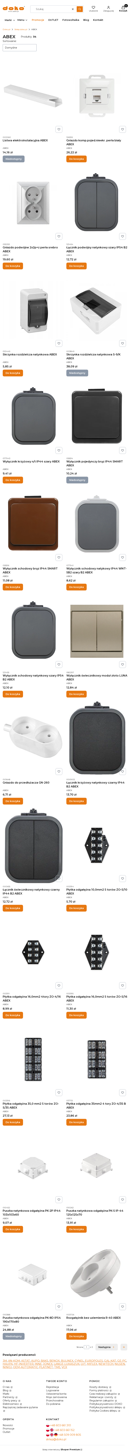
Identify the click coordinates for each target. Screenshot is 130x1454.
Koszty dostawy (99, 1387)
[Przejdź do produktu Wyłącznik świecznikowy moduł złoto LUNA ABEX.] (96, 631)
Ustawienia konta (56, 1393)
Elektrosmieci (11, 1403)
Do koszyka (76, 158)
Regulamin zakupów (101, 1400)
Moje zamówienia (56, 1397)
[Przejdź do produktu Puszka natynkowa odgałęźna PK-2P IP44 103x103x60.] (33, 1166)
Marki (6, 1393)
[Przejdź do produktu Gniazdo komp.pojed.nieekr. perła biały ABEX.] (96, 96)
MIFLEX (92, 1364)
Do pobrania (53, 1403)
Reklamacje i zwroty (101, 1397)
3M (5, 1360)
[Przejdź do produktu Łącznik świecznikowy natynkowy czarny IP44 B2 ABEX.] (33, 845)
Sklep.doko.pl (20, 29)
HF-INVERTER (24, 1364)
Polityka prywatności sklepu (106, 1407)
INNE (38, 1364)
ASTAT (25, 1360)
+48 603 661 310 (60, 1425)
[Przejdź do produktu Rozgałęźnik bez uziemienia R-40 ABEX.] (96, 1273)
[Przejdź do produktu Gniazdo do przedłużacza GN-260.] (33, 738)
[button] (80, 9)
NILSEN (120, 1364)
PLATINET (46, 1367)
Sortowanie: (10, 41)
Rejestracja (52, 1387)
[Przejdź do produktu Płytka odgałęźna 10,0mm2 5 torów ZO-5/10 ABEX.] (96, 845)
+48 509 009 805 (69, 1434)
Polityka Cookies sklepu (103, 1410)
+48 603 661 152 (64, 1430)
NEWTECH (106, 1364)
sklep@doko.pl (56, 1439)
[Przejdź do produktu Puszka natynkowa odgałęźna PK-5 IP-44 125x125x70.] (96, 1166)
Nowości (8, 1425)
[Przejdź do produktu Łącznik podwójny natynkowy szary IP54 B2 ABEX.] (96, 203)
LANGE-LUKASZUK (67, 1364)
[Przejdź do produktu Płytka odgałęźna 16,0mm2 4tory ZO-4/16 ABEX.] (33, 952)
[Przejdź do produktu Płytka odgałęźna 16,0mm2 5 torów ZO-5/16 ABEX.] (96, 952)
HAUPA (8, 1364)
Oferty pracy (10, 1400)
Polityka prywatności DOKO (105, 1403)
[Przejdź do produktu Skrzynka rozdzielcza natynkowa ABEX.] (33, 310)
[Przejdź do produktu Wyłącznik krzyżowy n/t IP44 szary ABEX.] (33, 417)
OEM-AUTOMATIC (25, 1367)
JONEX (48, 1364)
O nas (6, 1387)
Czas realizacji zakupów (103, 1393)
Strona (80, 1347)
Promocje (8, 1428)
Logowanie (52, 1390)
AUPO (35, 1360)
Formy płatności (99, 1390)
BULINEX (67, 1360)
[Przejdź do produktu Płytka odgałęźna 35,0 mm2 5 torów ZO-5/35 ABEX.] (33, 1059)
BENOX (54, 1360)
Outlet (6, 1432)
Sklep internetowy (61, 1449)
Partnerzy (9, 1397)
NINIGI (7, 1367)
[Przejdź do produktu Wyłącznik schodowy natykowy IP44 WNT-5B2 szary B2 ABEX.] (96, 524)
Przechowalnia (54, 1400)
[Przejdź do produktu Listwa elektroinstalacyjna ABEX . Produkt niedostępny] (33, 96)
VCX (64, 1367)
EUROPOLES (94, 1360)
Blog (6, 1390)
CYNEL (79, 1360)
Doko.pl (6, 29)
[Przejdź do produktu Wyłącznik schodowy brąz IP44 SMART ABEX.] (33, 524)
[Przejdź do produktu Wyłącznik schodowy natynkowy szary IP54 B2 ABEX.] (33, 631)
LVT (83, 1364)
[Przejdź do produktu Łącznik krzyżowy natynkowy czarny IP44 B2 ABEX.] (96, 738)
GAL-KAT (110, 1360)
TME (57, 1367)
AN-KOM (14, 1360)
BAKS (44, 1360)
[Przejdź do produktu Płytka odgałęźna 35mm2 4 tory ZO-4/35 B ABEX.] (96, 1059)
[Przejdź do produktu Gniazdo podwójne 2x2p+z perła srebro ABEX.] (33, 203)
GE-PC (121, 1360)
